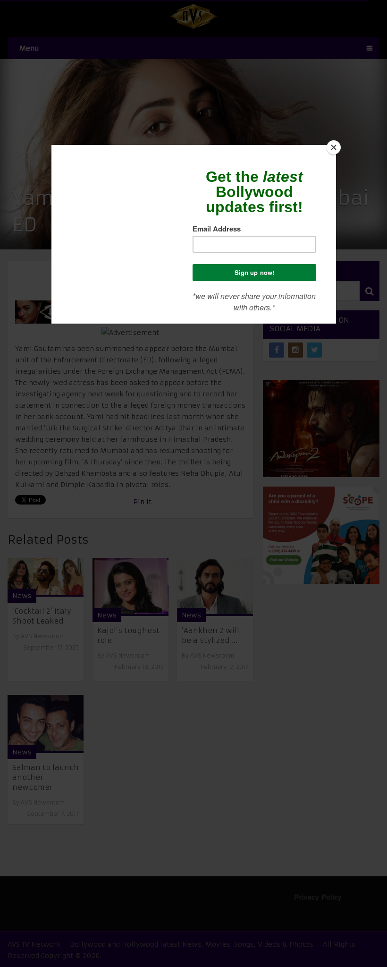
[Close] (334, 147)
